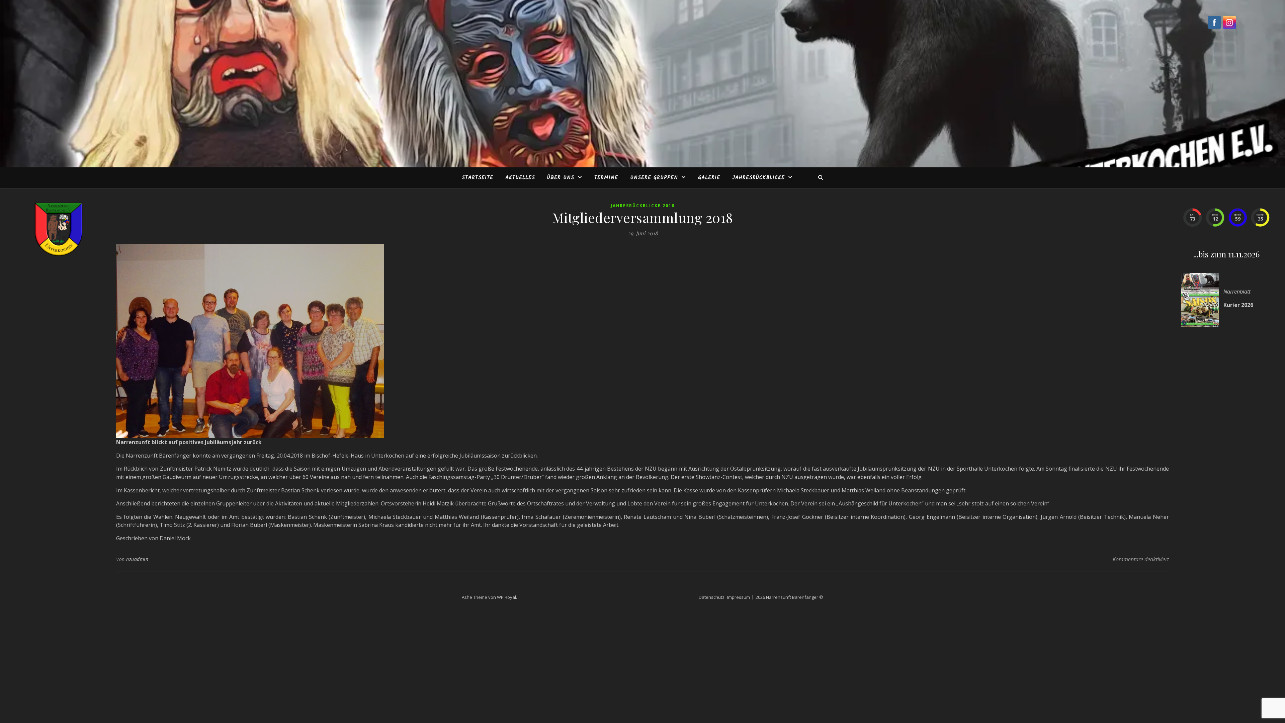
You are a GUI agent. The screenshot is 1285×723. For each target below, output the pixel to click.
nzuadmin (137, 559)
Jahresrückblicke (758, 178)
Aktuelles (520, 178)
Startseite (477, 178)
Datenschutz (711, 597)
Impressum (738, 597)
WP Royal (506, 597)
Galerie (709, 178)
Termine (606, 178)
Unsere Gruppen (654, 178)
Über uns (560, 178)
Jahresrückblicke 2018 (643, 206)
